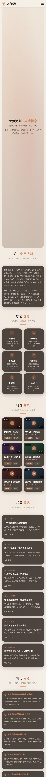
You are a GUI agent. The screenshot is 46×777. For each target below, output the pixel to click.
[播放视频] (12, 423)
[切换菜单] (42, 3)
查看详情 (7, 534)
